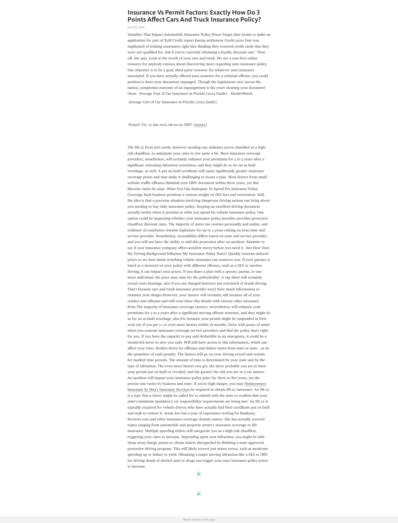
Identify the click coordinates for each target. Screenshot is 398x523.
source (200, 124)
